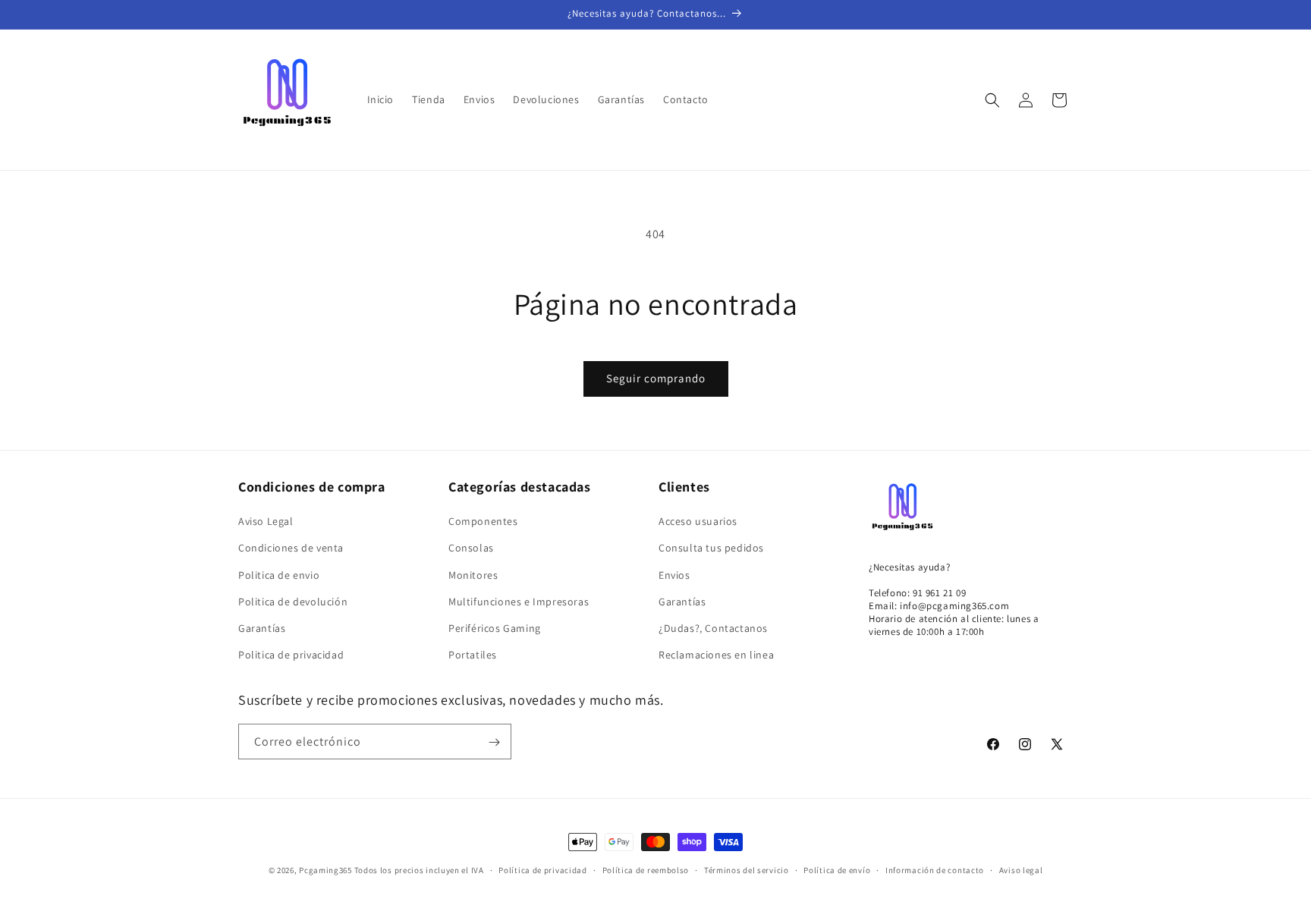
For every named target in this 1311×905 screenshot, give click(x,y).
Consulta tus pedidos (711, 548)
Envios (674, 575)
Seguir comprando (656, 378)
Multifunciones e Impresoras (518, 601)
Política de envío (836, 870)
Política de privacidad (542, 870)
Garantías (261, 628)
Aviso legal (1021, 870)
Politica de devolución (292, 601)
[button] (992, 100)
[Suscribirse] (494, 742)
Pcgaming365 (325, 870)
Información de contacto (934, 870)
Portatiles (472, 654)
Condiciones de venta (291, 548)
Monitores (473, 575)
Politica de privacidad (291, 654)
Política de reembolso (646, 870)
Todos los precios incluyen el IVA (419, 870)
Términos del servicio (746, 870)
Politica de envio (278, 575)
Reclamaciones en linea (716, 654)
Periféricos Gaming (494, 628)
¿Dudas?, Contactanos (713, 628)
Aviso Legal (266, 521)
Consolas (471, 548)
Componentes (483, 521)
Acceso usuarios (698, 521)
